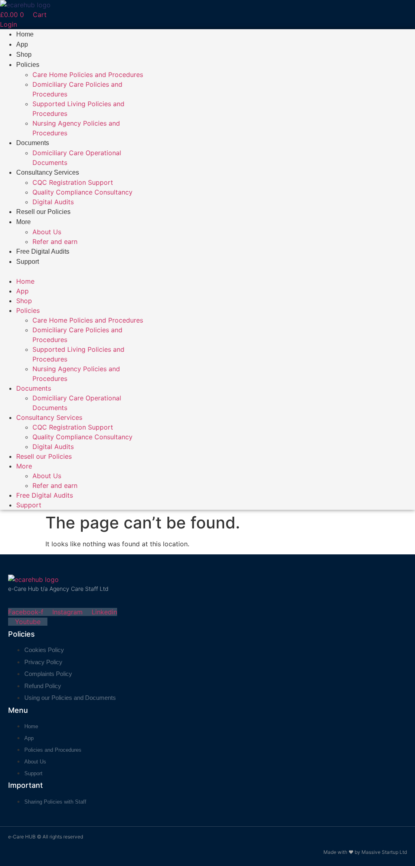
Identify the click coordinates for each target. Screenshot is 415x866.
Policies (27, 64)
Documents (32, 142)
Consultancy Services (47, 172)
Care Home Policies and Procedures (87, 75)
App (22, 44)
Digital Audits (53, 202)
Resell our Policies (43, 211)
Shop (24, 54)
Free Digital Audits (42, 251)
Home (25, 34)
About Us (46, 232)
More (23, 221)
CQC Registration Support (72, 182)
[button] (73, 271)
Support (27, 261)
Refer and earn (54, 241)
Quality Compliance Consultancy (82, 192)
